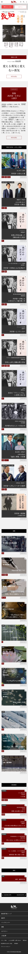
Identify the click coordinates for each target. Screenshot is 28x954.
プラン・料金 (4, 940)
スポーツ (6, 460)
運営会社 (25, 940)
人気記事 (3, 935)
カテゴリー (4, 931)
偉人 (3, 177)
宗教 (3, 663)
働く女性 (4, 597)
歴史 (6, 177)
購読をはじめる (7, 6)
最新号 (3, 918)
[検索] (23, 2)
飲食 (3, 800)
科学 (6, 304)
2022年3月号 (23, 177)
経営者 (8, 177)
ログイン (20, 7)
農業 (6, 271)
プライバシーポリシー (5, 946)
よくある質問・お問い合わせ (15, 940)
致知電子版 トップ (6, 913)
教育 (8, 365)
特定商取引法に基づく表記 (6, 943)
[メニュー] (2, 2)
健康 (3, 751)
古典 (6, 208)
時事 (3, 685)
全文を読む (14, 76)
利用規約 (16, 943)
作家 (3, 553)
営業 (6, 574)
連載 (2, 927)
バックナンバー (5, 922)
